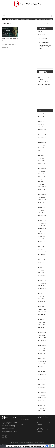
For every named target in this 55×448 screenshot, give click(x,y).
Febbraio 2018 (42, 361)
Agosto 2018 (42, 348)
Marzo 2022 (42, 241)
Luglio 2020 (41, 291)
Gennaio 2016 (42, 410)
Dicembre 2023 (42, 192)
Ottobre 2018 (42, 343)
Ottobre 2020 (42, 285)
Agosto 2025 (42, 145)
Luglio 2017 (41, 376)
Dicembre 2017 (42, 366)
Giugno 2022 (42, 233)
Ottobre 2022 (42, 225)
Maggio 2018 (42, 353)
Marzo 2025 (42, 158)
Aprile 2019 (41, 327)
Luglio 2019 (41, 319)
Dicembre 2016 (42, 389)
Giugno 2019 (42, 322)
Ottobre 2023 (42, 197)
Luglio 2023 (41, 202)
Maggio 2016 (42, 405)
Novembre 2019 (42, 311)
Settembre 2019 (42, 317)
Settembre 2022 (42, 228)
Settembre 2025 (42, 142)
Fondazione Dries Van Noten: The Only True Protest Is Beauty (45, 47)
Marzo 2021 (42, 272)
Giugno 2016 (42, 403)
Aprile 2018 (41, 356)
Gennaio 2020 (42, 306)
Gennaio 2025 (42, 163)
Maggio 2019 (42, 324)
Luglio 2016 (41, 400)
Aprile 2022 (41, 238)
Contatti (22, 421)
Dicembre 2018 (42, 337)
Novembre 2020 (42, 283)
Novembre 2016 (42, 392)
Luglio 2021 (41, 262)
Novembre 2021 (42, 251)
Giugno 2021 (42, 264)
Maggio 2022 (42, 236)
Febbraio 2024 (42, 186)
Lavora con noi (24, 427)
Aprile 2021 (41, 270)
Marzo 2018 (42, 358)
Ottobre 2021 (42, 254)
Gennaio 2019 (42, 335)
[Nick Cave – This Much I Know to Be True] (11, 32)
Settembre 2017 (42, 374)
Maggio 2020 (42, 296)
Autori (22, 424)
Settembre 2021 (42, 257)
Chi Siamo (23, 416)
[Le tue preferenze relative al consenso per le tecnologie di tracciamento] (52, 445)
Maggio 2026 (42, 121)
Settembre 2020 (42, 288)
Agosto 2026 (42, 113)
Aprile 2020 (41, 298)
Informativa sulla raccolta (14, 446)
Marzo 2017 (42, 384)
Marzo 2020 (42, 301)
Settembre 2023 (42, 199)
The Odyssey (42, 34)
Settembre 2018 (42, 345)
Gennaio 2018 (42, 363)
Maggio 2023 (42, 207)
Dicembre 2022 (42, 220)
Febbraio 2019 (42, 332)
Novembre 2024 (42, 168)
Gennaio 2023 (42, 218)
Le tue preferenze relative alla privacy (33, 446)
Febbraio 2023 (42, 215)
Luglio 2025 (41, 147)
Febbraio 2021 (42, 275)
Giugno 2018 (42, 350)
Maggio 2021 (42, 267)
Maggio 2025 (42, 153)
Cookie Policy (41, 442)
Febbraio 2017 (42, 387)
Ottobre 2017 (42, 371)
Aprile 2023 (41, 210)
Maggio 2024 (42, 179)
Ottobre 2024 (42, 171)
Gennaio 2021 (42, 278)
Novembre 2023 (42, 194)
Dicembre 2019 (42, 309)
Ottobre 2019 (42, 314)
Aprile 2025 (41, 155)
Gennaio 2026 (42, 132)
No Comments (12, 42)
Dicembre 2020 (42, 280)
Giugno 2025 (42, 150)
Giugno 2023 (42, 205)
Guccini (40, 31)
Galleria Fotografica (25, 419)
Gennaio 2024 (42, 189)
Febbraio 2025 (42, 160)
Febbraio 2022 (42, 244)
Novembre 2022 (42, 223)
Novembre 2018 (42, 340)
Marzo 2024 (42, 184)
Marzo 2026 (42, 126)
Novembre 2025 (42, 137)
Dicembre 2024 (42, 166)
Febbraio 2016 (42, 408)
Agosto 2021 (42, 259)
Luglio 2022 (41, 231)
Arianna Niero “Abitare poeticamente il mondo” (39, 19)
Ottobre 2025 (42, 139)
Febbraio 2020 (42, 304)
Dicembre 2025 (42, 134)
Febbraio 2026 (42, 129)
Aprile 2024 (41, 181)
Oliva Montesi (48, 81)
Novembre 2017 (42, 369)
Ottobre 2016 (42, 395)
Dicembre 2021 (42, 249)
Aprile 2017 (41, 382)
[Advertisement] (28, 11)
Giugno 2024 (42, 176)
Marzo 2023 (42, 212)
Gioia (40, 75)
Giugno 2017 (42, 379)
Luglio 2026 (41, 116)
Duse (44, 75)
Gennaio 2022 (42, 246)
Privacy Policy (35, 442)
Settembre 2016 (42, 397)
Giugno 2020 (42, 293)
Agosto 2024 (42, 173)
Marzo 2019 (42, 330)
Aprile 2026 (41, 124)
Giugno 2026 (42, 119)
